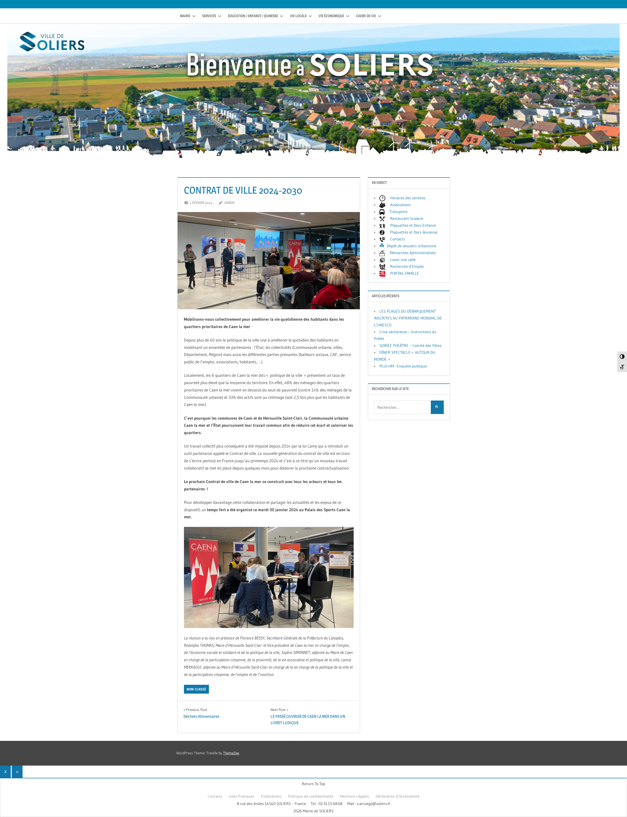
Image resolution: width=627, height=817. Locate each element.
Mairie (185, 15)
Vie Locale (298, 15)
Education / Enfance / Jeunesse (253, 15)
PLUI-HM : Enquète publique (403, 366)
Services (209, 15)
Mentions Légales (354, 796)
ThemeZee (231, 753)
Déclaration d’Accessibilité (398, 796)
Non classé (196, 689)
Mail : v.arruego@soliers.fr (368, 803)
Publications (271, 796)
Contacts (215, 796)
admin (229, 202)
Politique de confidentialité (310, 796)
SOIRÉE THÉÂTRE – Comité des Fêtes (410, 345)
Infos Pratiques (241, 796)
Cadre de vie (366, 15)
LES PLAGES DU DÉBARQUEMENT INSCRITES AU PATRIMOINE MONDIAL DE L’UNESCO (408, 318)
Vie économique (331, 15)
